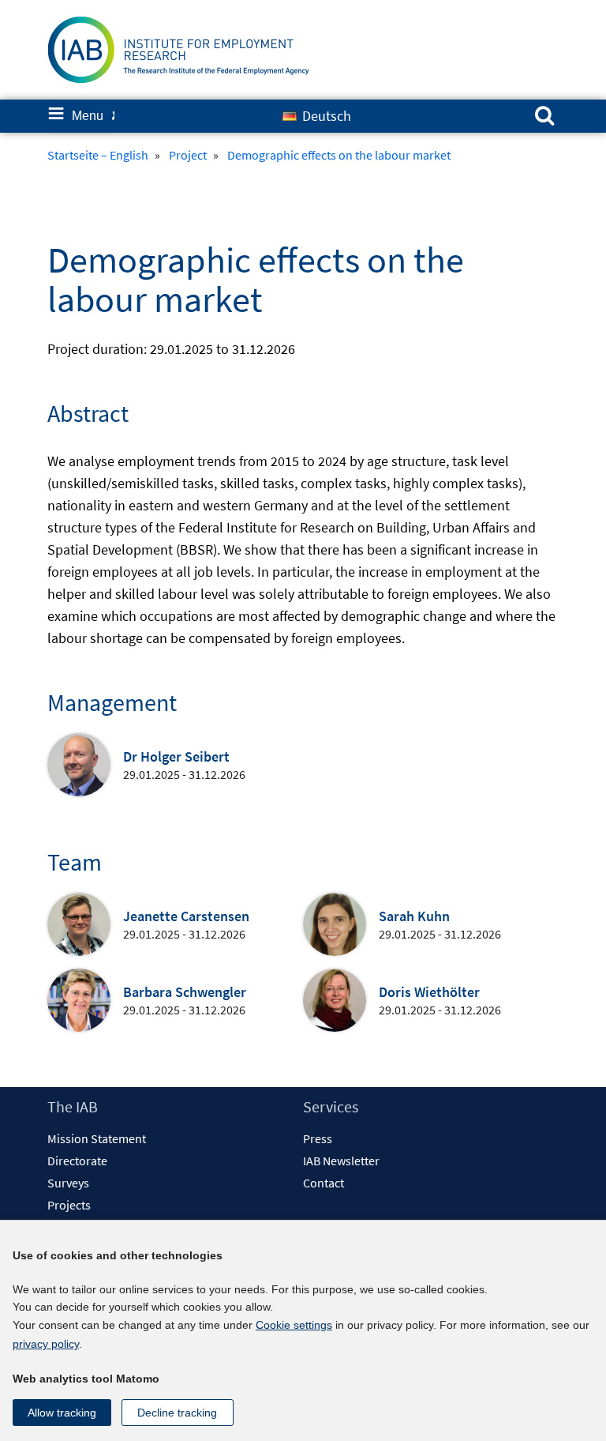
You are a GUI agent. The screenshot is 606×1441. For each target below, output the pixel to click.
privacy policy (46, 1344)
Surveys (68, 1183)
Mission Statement (96, 1138)
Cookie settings (294, 1325)
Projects (69, 1205)
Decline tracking (177, 1412)
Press (317, 1138)
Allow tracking (62, 1412)
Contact (323, 1183)
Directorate (77, 1160)
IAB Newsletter (341, 1160)
